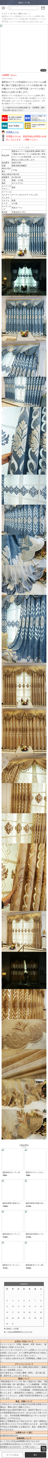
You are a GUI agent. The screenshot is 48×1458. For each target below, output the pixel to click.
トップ (4, 13)
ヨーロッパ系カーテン (19, 13)
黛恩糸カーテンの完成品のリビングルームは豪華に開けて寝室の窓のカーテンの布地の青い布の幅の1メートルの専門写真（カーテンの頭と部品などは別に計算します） (24, 19)
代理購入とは (12, 132)
